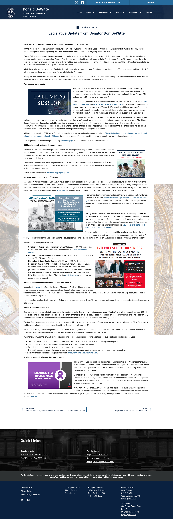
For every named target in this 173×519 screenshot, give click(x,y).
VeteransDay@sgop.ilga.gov (58, 173)
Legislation (104, 12)
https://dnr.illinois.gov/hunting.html (82, 353)
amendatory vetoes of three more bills (109, 104)
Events (149, 12)
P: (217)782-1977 (95, 496)
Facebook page (67, 140)
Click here (61, 190)
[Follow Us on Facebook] (83, 2)
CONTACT (151, 3)
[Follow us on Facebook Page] (29, 500)
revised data (39, 287)
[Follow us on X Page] (23, 500)
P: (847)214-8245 (128, 499)
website (34, 396)
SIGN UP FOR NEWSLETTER (108, 3)
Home (79, 12)
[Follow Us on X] (77, 2)
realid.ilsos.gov (71, 275)
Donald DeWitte (36, 9)
